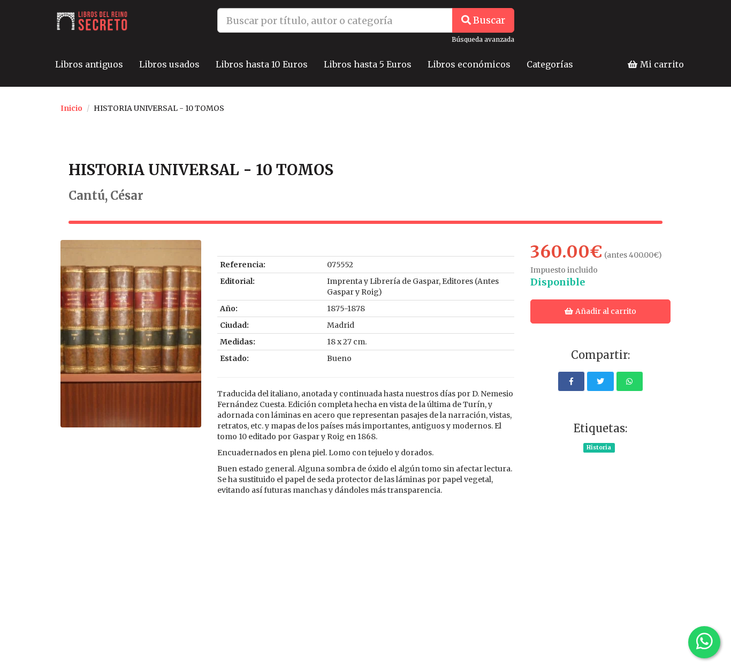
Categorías (550, 64)
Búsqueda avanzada (483, 39)
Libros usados (169, 64)
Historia (599, 447)
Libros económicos (469, 64)
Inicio (71, 108)
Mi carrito (661, 64)
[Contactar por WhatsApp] (704, 642)
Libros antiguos (89, 64)
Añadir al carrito (605, 311)
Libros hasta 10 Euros (262, 64)
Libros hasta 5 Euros (368, 64)
